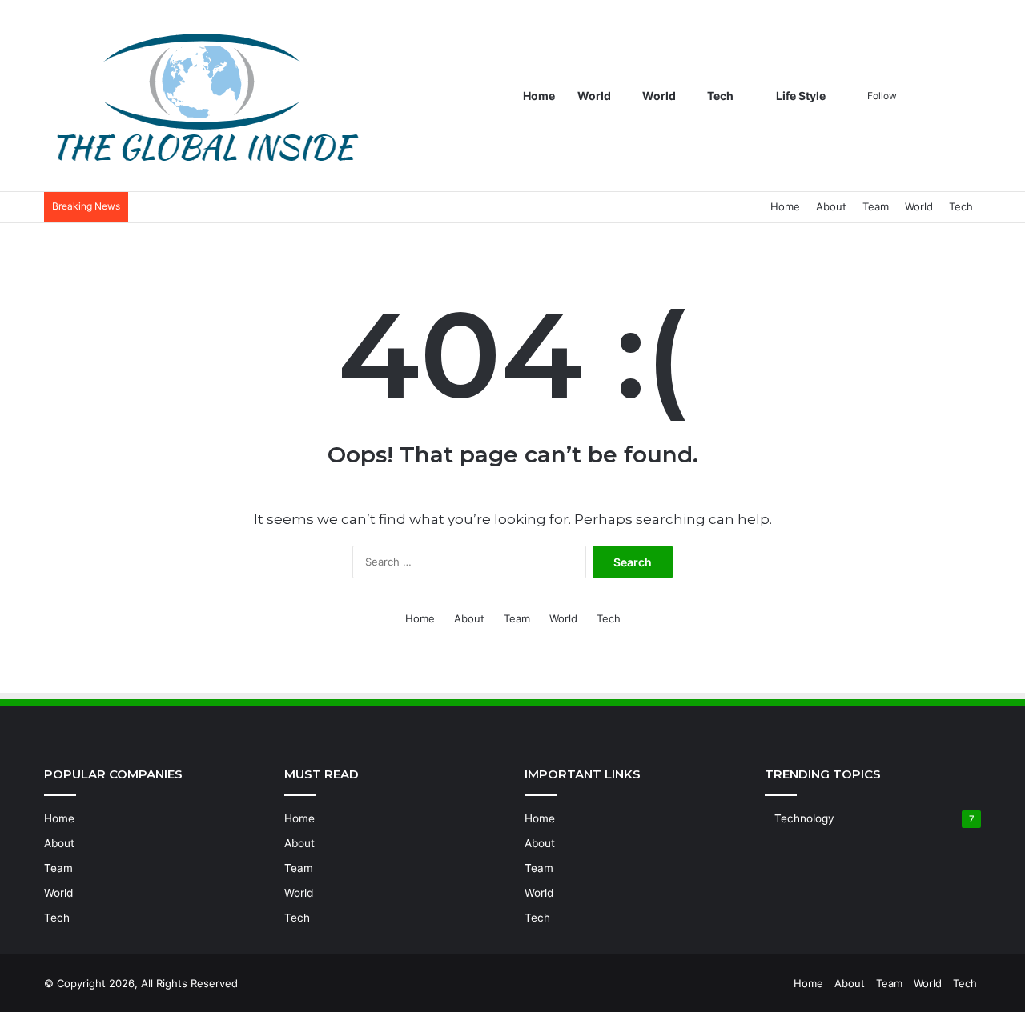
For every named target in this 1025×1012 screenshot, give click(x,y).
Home (539, 95)
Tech (720, 95)
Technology (804, 818)
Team (875, 206)
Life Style (800, 95)
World (594, 95)
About (831, 206)
